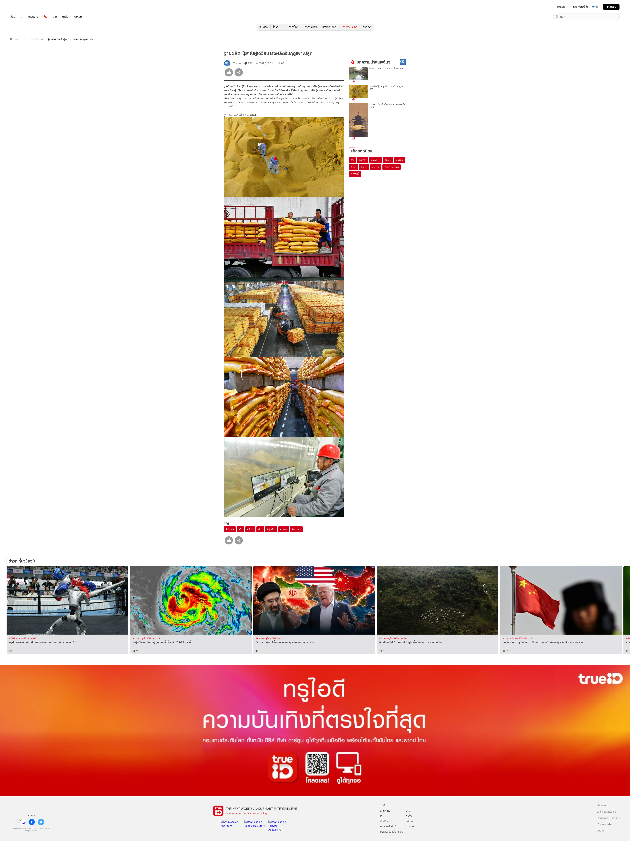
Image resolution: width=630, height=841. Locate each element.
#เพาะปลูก (296, 529)
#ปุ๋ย (260, 529)
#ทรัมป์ (388, 160)
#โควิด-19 (375, 160)
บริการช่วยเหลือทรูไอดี (391, 832)
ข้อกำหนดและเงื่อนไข (606, 812)
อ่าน (45, 17)
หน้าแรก (263, 27)
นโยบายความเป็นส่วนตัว (608, 818)
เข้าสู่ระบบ (611, 7)
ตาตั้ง (65, 17)
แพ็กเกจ (410, 821)
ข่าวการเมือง (310, 27)
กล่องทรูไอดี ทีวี (580, 6)
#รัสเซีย (399, 160)
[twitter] (41, 822)
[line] (22, 822)
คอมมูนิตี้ (411, 826)
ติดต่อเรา (601, 830)
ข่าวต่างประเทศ (349, 27)
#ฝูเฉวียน (271, 529)
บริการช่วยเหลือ (604, 824)
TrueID (20, 7)
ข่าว (25, 39)
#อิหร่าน (375, 167)
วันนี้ (12, 17)
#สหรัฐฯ (362, 160)
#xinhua (230, 529)
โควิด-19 (277, 27)
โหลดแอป (561, 6)
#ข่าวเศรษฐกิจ (140, 638)
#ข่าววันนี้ (355, 174)
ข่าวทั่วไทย (293, 27)
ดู (21, 17)
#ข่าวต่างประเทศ (391, 167)
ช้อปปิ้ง (384, 821)
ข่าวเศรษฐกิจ (329, 27)
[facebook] (31, 822)
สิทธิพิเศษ (32, 17)
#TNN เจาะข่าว (16, 638)
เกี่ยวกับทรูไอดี (603, 805)
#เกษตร (283, 529)
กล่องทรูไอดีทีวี (388, 826)
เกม (55, 17)
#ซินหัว (250, 529)
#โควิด (353, 167)
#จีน (240, 529)
